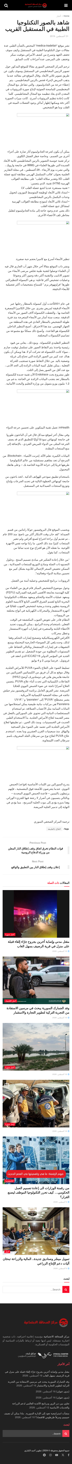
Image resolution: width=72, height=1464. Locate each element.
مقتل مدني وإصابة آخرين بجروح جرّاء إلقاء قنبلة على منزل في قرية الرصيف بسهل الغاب (38, 943)
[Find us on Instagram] (50, 1455)
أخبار (59, 15)
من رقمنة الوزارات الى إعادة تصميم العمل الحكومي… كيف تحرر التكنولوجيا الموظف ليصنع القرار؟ (38, 1192)
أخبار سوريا (9, 934)
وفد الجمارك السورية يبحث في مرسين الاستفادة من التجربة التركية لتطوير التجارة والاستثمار (38, 1010)
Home (66, 15)
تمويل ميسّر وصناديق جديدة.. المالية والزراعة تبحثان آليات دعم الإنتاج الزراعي (36, 1260)
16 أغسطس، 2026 (59, 951)
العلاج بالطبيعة (54, 828)
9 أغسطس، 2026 (60, 1202)
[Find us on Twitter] (63, 1455)
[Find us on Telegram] (44, 1455)
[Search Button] (6, 5)
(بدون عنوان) (62, 1391)
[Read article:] (36, 1047)
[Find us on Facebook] (68, 1455)
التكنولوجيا (9, 1180)
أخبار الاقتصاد (10, 1000)
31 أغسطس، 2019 (59, 36)
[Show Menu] (66, 5)
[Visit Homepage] (36, 5)
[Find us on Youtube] (56, 1455)
